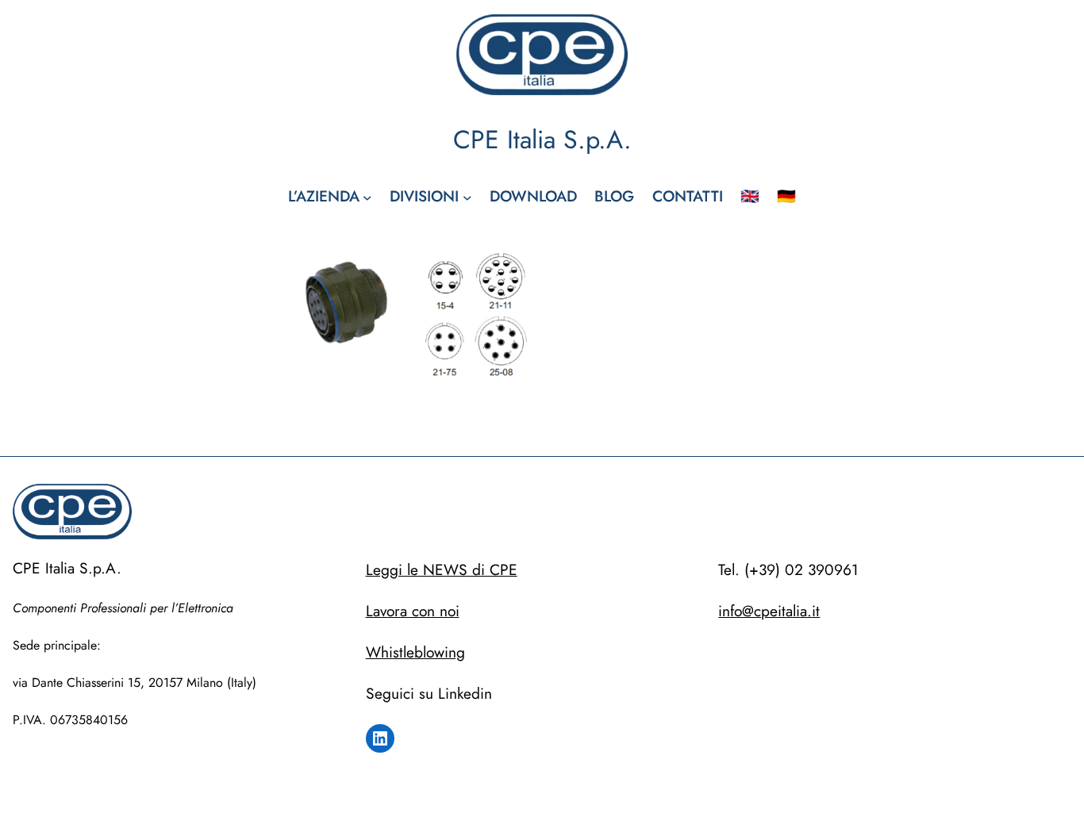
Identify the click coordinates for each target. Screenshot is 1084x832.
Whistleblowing (415, 652)
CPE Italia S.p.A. (542, 139)
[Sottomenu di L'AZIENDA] (367, 196)
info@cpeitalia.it (769, 611)
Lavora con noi (412, 611)
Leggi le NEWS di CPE (441, 569)
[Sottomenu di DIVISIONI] (467, 196)
